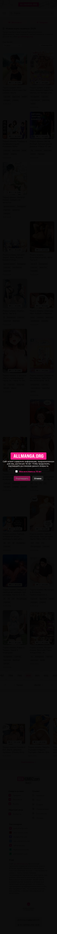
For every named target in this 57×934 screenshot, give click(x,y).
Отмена (37, 478)
